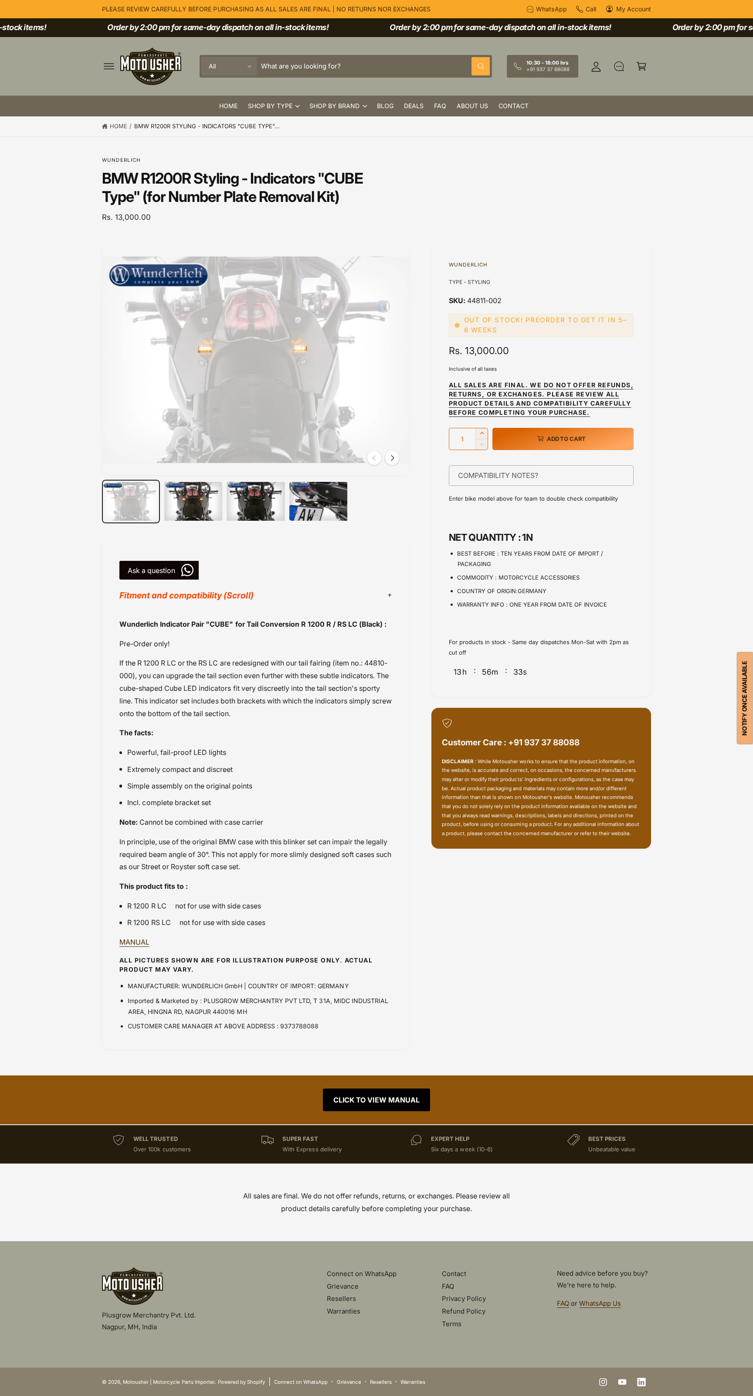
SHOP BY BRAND (334, 105)
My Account (633, 9)
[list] (376, 1144)
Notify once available (744, 698)
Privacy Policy (464, 1298)
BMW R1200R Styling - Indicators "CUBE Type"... (207, 126)
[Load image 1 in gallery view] (131, 501)
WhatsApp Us (600, 1303)
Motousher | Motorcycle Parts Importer (168, 1382)
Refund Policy (463, 1311)
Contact (454, 1274)
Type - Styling (469, 282)
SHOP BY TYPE (270, 105)
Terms (451, 1324)
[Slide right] (392, 458)
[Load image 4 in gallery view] (318, 501)
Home (118, 126)
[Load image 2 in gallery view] (193, 501)
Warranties (343, 1311)
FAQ (448, 1286)
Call (591, 9)
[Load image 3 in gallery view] (256, 501)
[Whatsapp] (618, 66)
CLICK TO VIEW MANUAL (376, 1100)
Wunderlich (121, 160)
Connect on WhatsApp (362, 1274)
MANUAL (134, 942)
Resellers (341, 1298)
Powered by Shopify (241, 1382)
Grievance (343, 1286)
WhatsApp (551, 9)
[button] (109, 66)
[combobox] (375, 66)
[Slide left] (374, 458)
